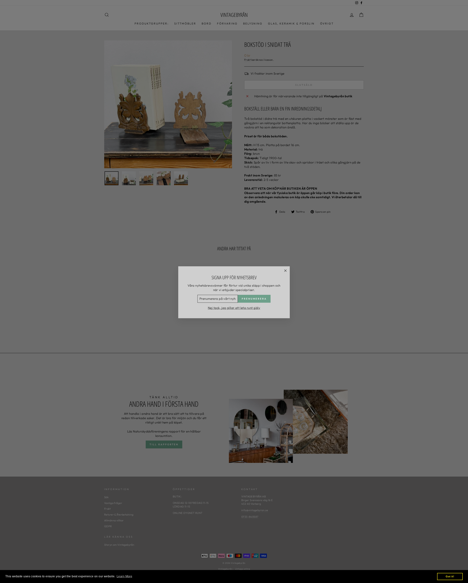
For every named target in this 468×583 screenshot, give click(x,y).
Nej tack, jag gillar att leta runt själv (234, 307)
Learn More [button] (124, 576)
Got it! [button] (450, 576)
